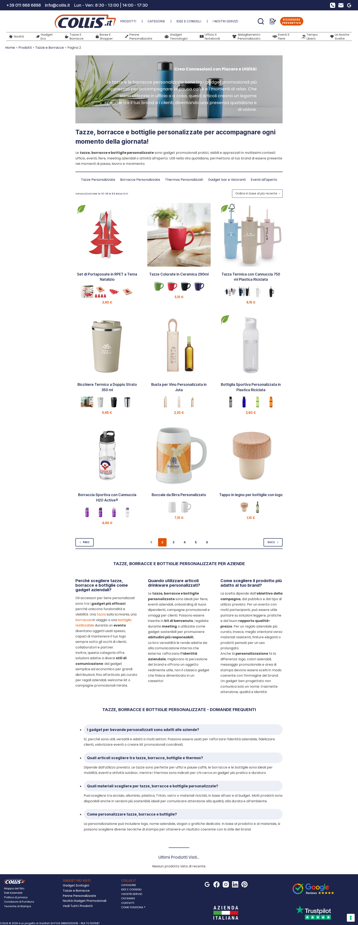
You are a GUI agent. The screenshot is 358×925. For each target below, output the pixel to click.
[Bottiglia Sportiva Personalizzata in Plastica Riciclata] (251, 345)
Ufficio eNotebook (212, 36)
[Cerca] (261, 21)
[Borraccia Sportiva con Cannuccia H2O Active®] (107, 455)
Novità (19, 36)
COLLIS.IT (128, 881)
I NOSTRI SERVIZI (225, 21)
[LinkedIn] (235, 884)
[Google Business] (349, 5)
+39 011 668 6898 (23, 5)
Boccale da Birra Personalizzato (179, 495)
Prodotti (25, 47)
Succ (271, 542)
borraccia (83, 620)
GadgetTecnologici (178, 36)
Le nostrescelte (342, 36)
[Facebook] (216, 884)
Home (10, 47)
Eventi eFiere (283, 36)
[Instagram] (226, 884)
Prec (86, 542)
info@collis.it (57, 5)
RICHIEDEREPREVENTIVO (291, 21)
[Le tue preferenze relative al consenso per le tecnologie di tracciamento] (351, 918)
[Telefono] (332, 5)
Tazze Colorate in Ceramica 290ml (179, 274)
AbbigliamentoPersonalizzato (249, 36)
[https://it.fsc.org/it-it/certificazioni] (231, 208)
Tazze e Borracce (49, 47)
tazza (101, 614)
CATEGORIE (156, 21)
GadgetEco (47, 36)
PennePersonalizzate (140, 36)
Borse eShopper (106, 36)
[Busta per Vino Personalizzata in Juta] (179, 345)
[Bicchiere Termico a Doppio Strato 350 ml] (107, 345)
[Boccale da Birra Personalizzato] (179, 455)
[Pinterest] (244, 884)
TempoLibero (312, 36)
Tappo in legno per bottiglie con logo (251, 495)
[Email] (340, 5)
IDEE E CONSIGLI (188, 21)
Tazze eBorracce (76, 36)
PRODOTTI (128, 21)
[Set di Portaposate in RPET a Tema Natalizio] (107, 235)
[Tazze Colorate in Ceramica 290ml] (179, 235)
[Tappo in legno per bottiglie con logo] (251, 455)
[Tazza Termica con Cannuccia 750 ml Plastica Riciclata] (251, 235)
